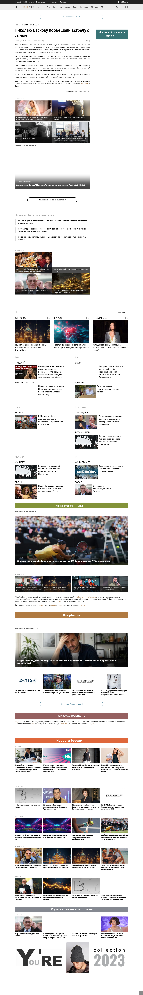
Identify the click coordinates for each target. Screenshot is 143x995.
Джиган (79, 382)
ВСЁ (32, 724)
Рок (48, 7)
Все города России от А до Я (71, 704)
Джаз (75, 7)
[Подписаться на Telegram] (118, 2)
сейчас (58, 601)
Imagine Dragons (24, 382)
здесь (83, 605)
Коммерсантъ (83, 462)
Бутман (19, 412)
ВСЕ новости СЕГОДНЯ (71, 17)
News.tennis (40, 2)
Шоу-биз (18, 721)
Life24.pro (81, 597)
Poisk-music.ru (19, 99)
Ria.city (17, 672)
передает (84, 83)
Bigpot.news (19, 786)
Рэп (60, 7)
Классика (84, 7)
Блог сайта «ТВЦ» (38, 41)
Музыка (94, 7)
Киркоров (20, 317)
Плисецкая (81, 412)
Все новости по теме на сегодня (52, 200)
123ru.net (124, 2)
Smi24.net (18, 876)
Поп (54, 7)
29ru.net (18, 2)
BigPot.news (91, 597)
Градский (20, 362)
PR (102, 7)
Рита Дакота (100, 317)
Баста (78, 362)
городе (53, 605)
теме (41, 605)
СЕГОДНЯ (64, 724)
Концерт (20, 462)
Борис (78, 482)
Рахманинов (82, 432)
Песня (18, 482)
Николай (29, 24)
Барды (67, 7)
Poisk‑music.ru (28, 2)
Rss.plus (63, 2)
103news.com (52, 2)
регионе (61, 605)
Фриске (58, 317)
